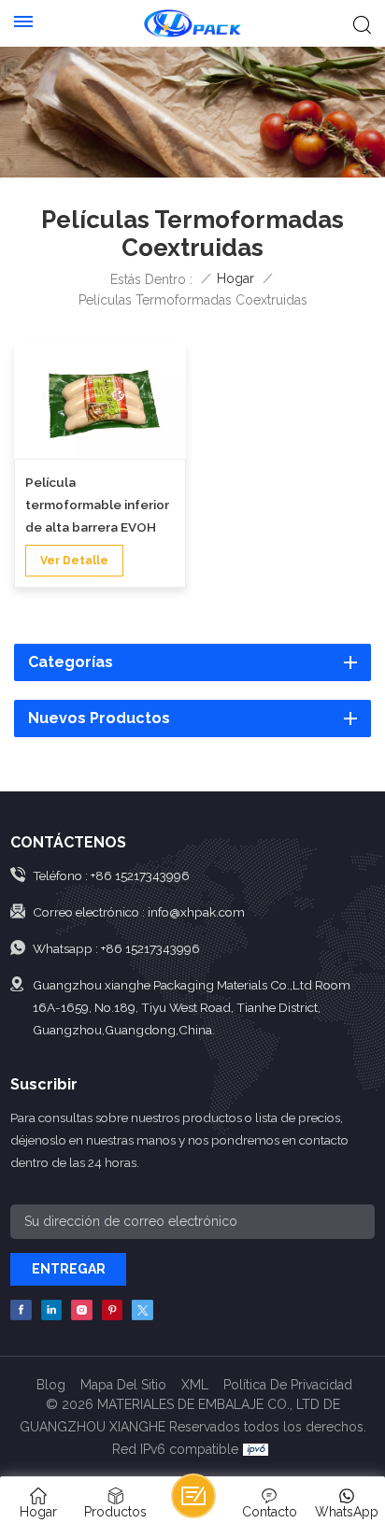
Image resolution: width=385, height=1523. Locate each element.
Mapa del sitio (123, 1384)
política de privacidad (287, 1384)
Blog (50, 1384)
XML (194, 1384)
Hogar (235, 279)
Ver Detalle (74, 560)
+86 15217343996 (140, 875)
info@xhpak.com (196, 911)
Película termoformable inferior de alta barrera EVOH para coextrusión (97, 506)
